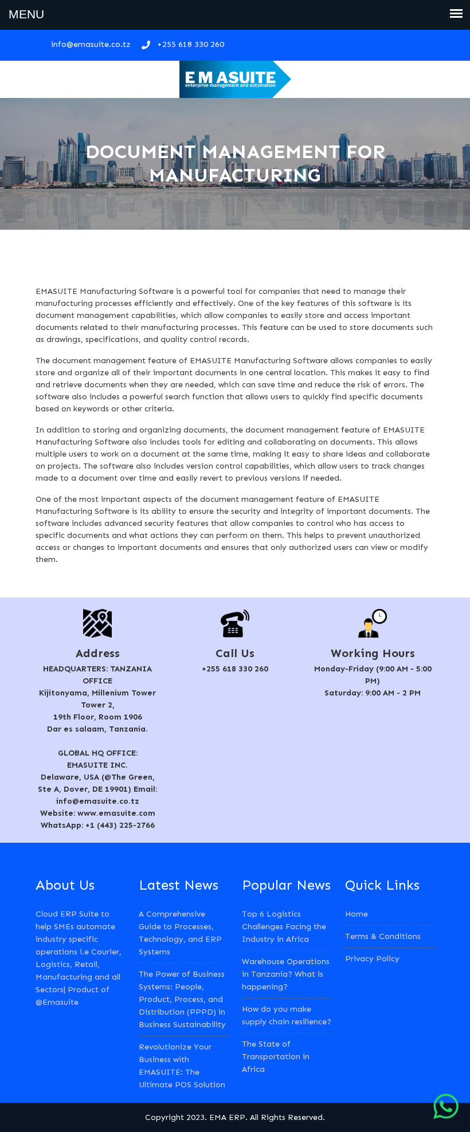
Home (356, 914)
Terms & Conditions (383, 936)
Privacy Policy (372, 959)
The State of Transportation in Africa (276, 1056)
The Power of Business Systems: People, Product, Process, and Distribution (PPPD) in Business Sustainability (182, 999)
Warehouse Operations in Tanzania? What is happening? (286, 974)
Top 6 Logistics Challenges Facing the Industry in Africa (284, 926)
